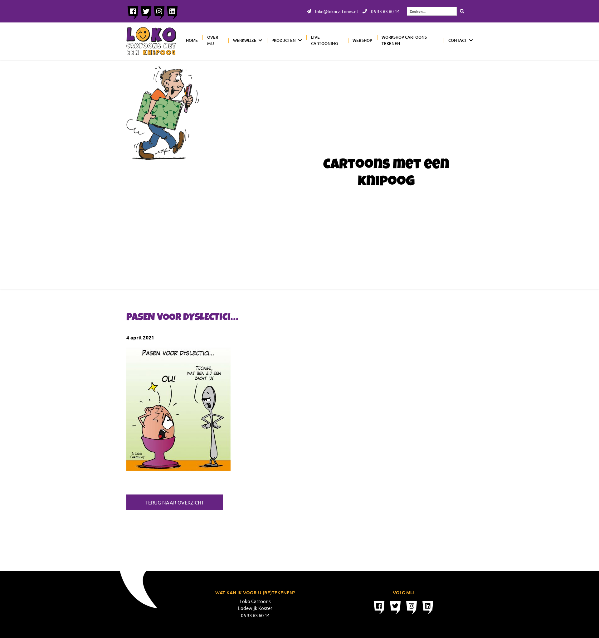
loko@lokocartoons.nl (336, 11)
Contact (457, 40)
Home (192, 40)
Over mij (212, 40)
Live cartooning (324, 40)
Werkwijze (244, 40)
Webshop (362, 40)
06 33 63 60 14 (385, 11)
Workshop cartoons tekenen (404, 40)
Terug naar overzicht (174, 502)
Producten (283, 40)
